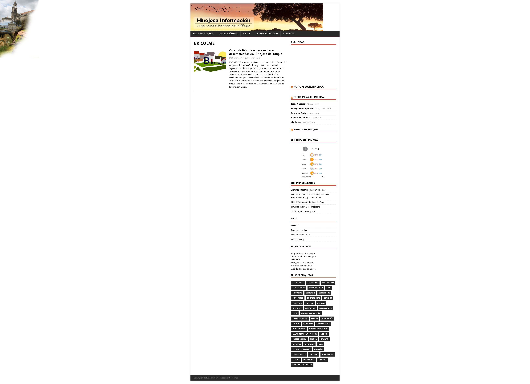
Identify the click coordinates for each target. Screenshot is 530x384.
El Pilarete (296, 122)
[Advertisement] (313, 64)
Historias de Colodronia (301, 265)
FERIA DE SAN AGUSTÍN (310, 313)
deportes (296, 308)
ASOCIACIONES (298, 288)
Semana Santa (299, 354)
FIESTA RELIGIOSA (299, 318)
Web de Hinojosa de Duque (303, 269)
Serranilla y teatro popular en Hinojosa (308, 189)
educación (310, 308)
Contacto (289, 33)
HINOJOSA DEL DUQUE (318, 329)
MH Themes (233, 378)
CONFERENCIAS (313, 298)
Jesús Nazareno (299, 104)
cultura (309, 303)
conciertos (324, 293)
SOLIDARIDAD (327, 354)
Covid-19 (328, 298)
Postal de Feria (298, 113)
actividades (298, 282)
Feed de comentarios (300, 234)
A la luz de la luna (299, 117)
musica (313, 339)
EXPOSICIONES (325, 308)
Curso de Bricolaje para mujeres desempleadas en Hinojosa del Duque (255, 52)
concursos (297, 298)
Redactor (251, 58)
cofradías (297, 293)
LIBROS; (324, 334)
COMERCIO (310, 293)
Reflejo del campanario (302, 108)
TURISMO (322, 359)
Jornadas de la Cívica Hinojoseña (305, 206)
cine (329, 288)
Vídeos (246, 33)
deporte (321, 303)
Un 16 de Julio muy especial (303, 211)
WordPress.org (297, 239)
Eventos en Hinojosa (306, 129)
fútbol (295, 323)
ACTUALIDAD (312, 282)
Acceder (294, 225)
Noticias (296, 344)
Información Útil (228, 33)
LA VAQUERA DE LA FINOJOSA (304, 334)
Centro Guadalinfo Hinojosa (303, 256)
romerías (318, 349)
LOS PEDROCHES (299, 339)
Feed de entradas (299, 230)
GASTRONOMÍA (323, 323)
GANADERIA (308, 323)
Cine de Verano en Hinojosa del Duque (308, 202)
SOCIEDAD (313, 354)
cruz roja (297, 303)
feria (294, 313)
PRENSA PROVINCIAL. (301, 349)
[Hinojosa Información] (256, 29)
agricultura (328, 282)
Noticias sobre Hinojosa (309, 86)
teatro (295, 359)
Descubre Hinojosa (203, 33)
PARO (320, 344)
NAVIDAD (324, 339)
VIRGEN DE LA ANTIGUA (302, 365)
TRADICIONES (309, 359)
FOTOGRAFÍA (327, 318)
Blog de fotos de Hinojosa (303, 253)
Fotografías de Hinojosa (309, 97)
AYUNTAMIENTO (316, 288)
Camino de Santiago (267, 33)
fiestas (314, 318)
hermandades (298, 329)
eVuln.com (295, 259)
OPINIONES (309, 344)
